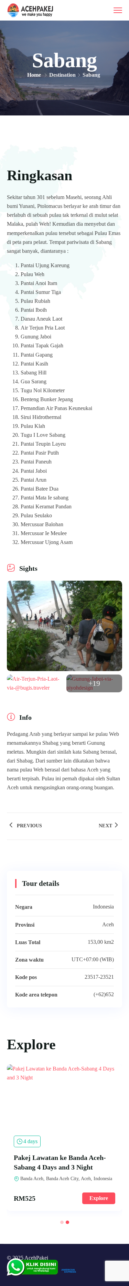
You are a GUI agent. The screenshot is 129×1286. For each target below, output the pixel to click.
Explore (98, 1198)
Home (34, 75)
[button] (62, 1222)
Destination (62, 75)
